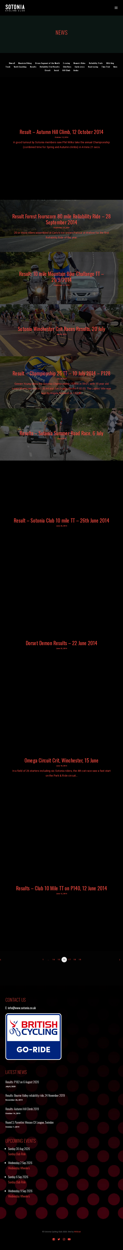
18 (75, 960)
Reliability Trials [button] (96, 63)
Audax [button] (76, 70)
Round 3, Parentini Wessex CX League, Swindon (29, 1122)
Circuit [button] (48, 70)
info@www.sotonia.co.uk (22, 1008)
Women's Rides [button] (80, 63)
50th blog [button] (110, 63)
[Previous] (4, 960)
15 (59, 960)
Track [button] (8, 67)
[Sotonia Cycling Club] (15, 8)
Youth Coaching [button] (20, 67)
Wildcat (77, 1232)
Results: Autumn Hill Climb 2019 (22, 1109)
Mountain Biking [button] (25, 63)
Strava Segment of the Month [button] (47, 63)
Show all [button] (12, 63)
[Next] (119, 960)
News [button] (115, 67)
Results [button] (33, 67)
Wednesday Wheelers (19, 1168)
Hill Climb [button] (66, 70)
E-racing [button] (66, 63)
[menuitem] (12, 63)
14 (53, 960)
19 (80, 960)
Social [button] (56, 70)
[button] (116, 8)
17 (69, 960)
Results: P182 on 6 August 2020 (22, 1082)
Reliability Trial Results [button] (50, 67)
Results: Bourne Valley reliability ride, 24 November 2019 (35, 1095)
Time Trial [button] (106, 67)
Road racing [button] (93, 67)
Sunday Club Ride (17, 1154)
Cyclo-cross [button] (80, 67)
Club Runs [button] (67, 67)
